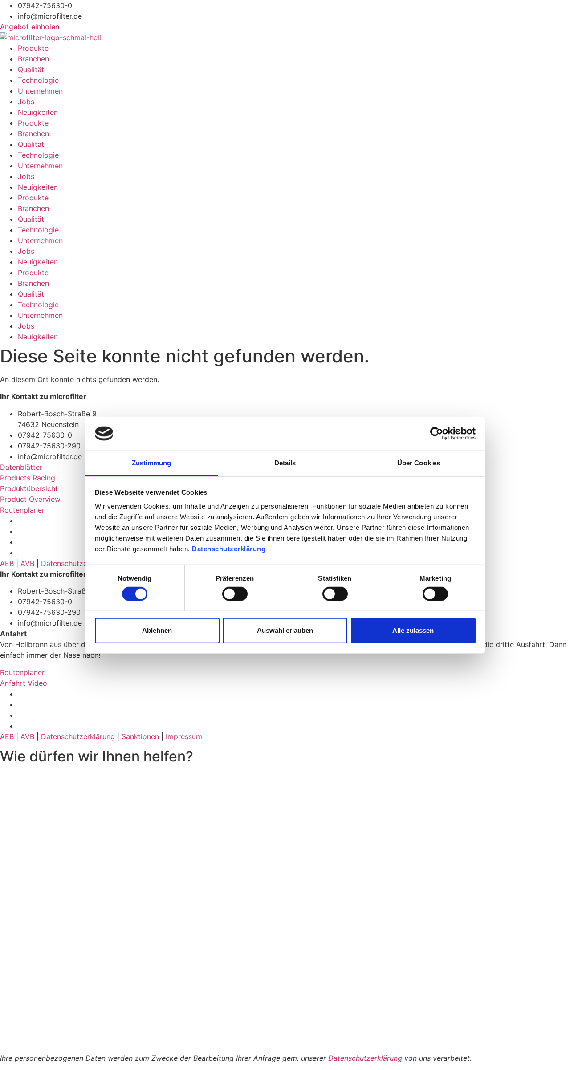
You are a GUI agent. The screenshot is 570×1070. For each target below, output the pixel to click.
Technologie (38, 80)
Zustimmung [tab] (151, 463)
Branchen (33, 58)
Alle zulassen (413, 630)
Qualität (31, 69)
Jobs (26, 101)
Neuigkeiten (38, 112)
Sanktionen (140, 736)
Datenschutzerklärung (230, 549)
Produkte (33, 48)
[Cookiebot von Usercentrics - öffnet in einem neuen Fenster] (437, 433)
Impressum (184, 736)
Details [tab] (285, 463)
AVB (27, 563)
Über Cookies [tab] (418, 463)
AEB (7, 563)
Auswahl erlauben (285, 630)
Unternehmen (40, 90)
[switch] (235, 593)
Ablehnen (157, 630)
